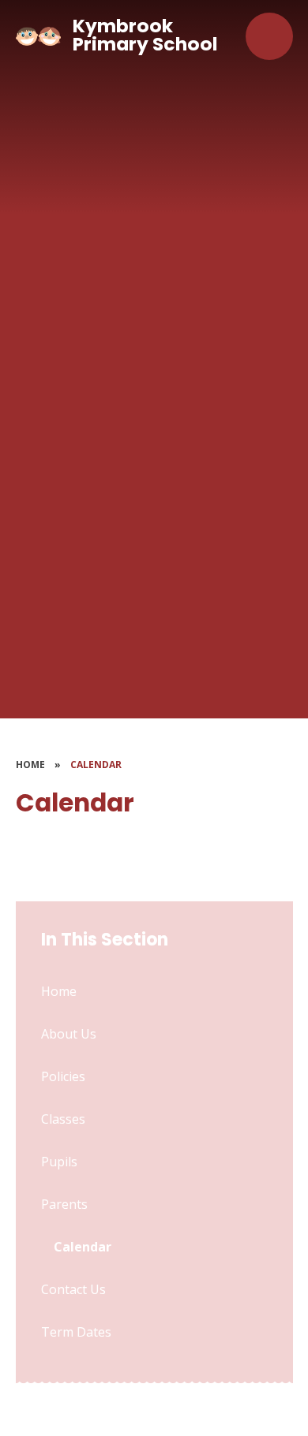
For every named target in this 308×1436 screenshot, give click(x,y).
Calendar (96, 764)
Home (30, 764)
